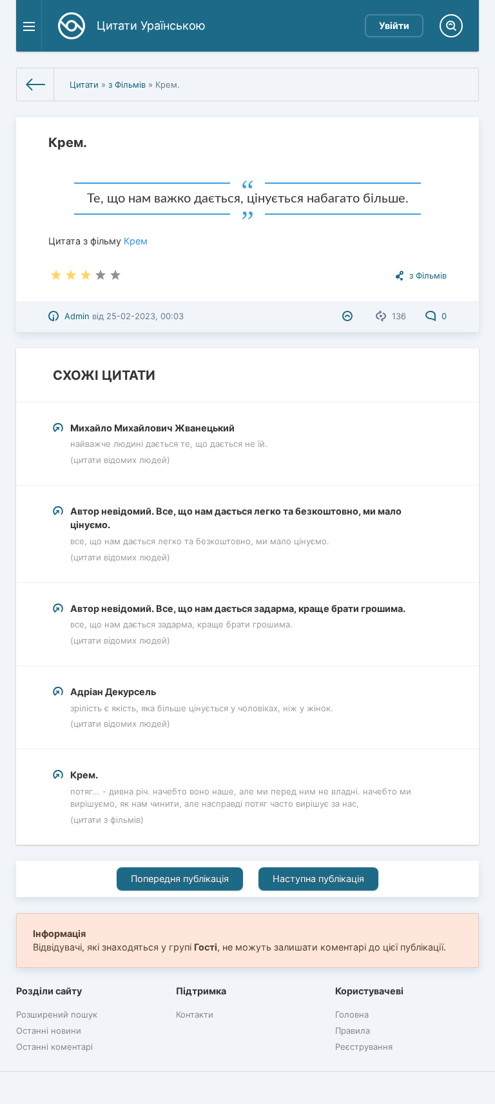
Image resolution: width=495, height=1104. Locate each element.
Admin (77, 316)
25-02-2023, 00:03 (145, 316)
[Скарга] (349, 316)
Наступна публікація (318, 878)
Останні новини (48, 1030)
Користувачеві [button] (369, 990)
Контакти (194, 1014)
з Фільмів (127, 84)
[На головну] (35, 84)
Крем (136, 240)
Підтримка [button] (201, 990)
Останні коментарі (54, 1046)
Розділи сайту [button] (49, 990)
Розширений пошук (56, 1014)
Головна (352, 1014)
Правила (352, 1030)
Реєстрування (364, 1046)
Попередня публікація (180, 878)
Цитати (84, 84)
